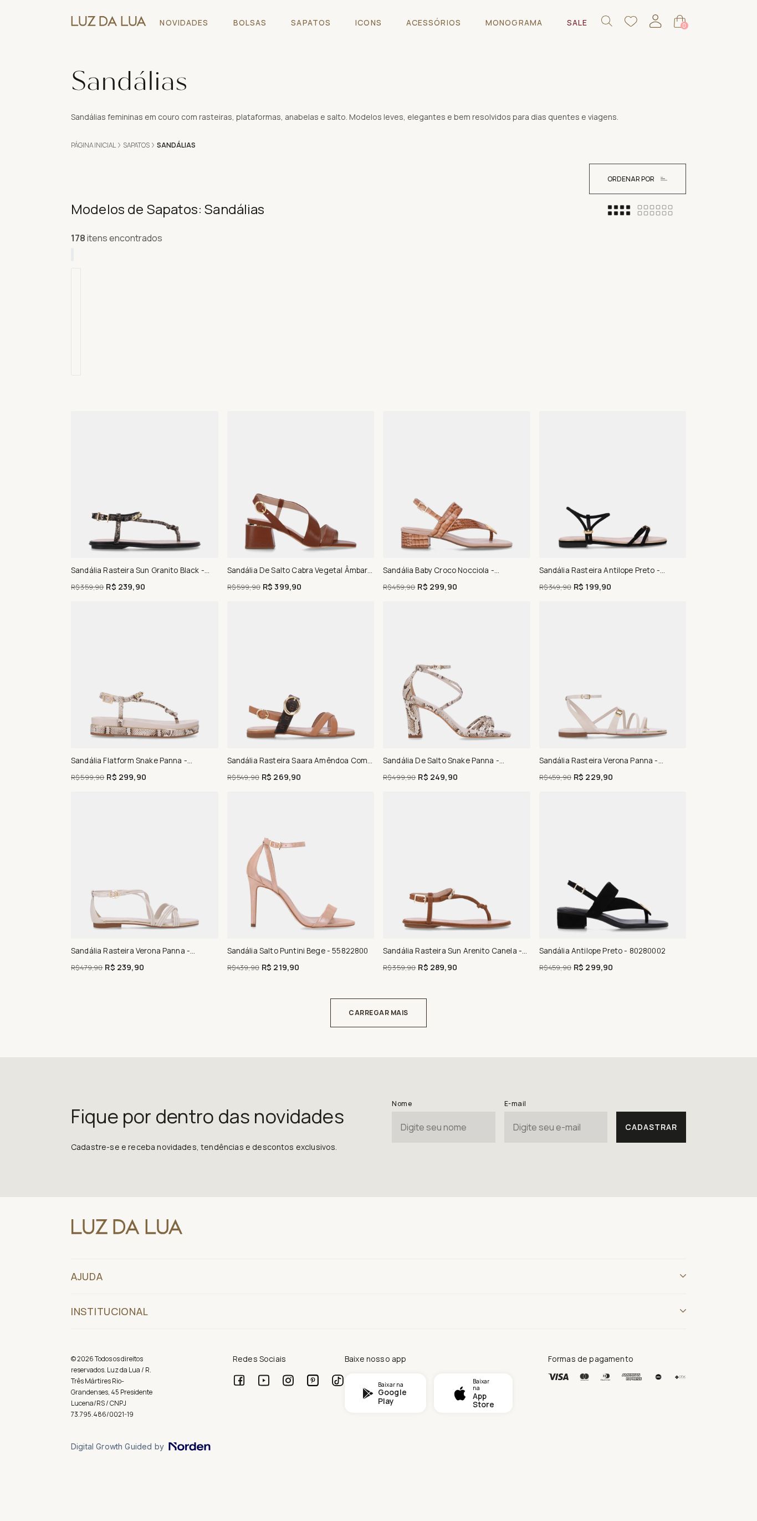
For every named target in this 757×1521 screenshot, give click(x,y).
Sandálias (176, 145)
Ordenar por (630, 179)
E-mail (515, 1103)
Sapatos (136, 145)
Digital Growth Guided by (117, 1446)
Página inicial (93, 145)
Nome (402, 1103)
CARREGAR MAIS (378, 1012)
